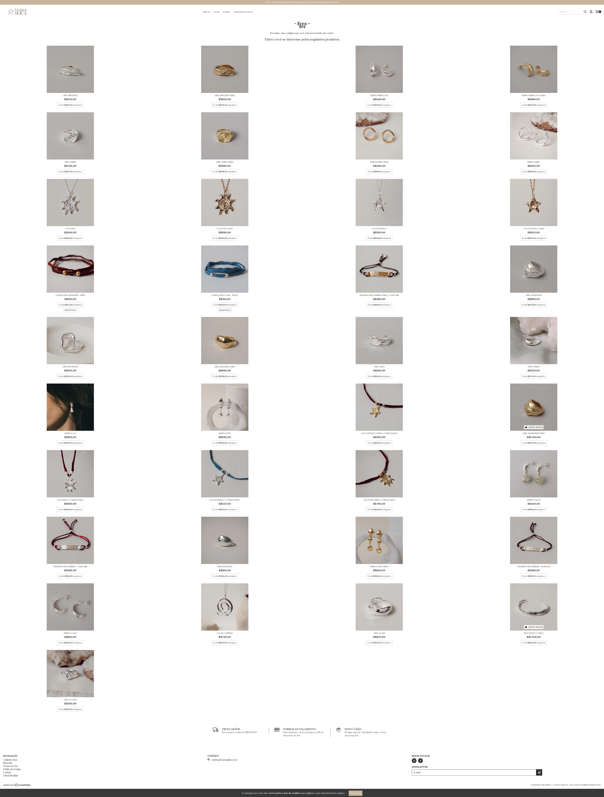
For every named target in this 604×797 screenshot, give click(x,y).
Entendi (355, 793)
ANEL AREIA (379, 366)
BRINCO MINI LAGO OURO (533, 95)
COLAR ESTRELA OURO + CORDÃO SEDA (379, 433)
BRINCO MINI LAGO (379, 95)
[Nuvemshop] (17, 786)
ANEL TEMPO (70, 162)
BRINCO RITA (225, 433)
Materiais (7, 762)
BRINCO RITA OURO (379, 566)
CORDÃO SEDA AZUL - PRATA (224, 295)
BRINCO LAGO (70, 633)
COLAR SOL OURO (225, 228)
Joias (217, 12)
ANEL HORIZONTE (534, 295)
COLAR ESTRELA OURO (533, 228)
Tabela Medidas (10, 775)
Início (206, 12)
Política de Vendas (12, 769)
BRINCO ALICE (533, 499)
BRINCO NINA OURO (379, 162)
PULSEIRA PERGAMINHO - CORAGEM (70, 566)
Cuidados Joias (10, 759)
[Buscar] (585, 11)
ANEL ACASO (379, 633)
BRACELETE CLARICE (533, 633)
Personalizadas (243, 12)
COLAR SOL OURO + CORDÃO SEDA (379, 499)
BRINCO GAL (70, 433)
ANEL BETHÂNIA (224, 566)
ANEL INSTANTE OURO (225, 95)
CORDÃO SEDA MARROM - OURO (70, 295)
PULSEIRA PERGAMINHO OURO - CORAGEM (379, 295)
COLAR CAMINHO (225, 633)
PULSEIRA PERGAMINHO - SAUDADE (533, 566)
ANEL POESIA (534, 366)
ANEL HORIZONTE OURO (534, 433)
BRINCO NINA (533, 162)
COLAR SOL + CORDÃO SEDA (70, 499)
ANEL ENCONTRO (70, 366)
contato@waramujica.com (224, 759)
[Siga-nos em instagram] (414, 760)
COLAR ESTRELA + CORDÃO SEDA (224, 499)
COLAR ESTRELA (379, 228)
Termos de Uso (10, 766)
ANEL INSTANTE (70, 95)
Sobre (226, 12)
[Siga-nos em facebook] (420, 760)
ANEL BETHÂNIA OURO (224, 366)
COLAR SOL (70, 228)
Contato (7, 772)
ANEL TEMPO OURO (225, 162)
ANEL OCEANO (70, 699)
